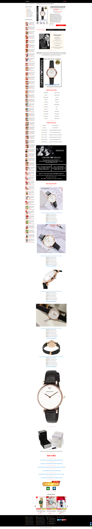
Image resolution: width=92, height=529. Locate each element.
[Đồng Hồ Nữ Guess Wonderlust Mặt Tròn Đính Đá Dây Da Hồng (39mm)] (41, 503)
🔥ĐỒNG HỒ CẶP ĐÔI (29, 11)
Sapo (51, 527)
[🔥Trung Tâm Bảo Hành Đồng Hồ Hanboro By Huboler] (48, 523)
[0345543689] (91, 526)
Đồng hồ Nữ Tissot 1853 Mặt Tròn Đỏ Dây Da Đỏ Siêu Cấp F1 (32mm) (32, 73)
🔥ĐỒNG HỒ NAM (28, 10)
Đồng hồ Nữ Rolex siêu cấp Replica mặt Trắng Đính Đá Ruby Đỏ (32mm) (32, 100)
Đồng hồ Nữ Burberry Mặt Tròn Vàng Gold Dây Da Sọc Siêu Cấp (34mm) (32, 136)
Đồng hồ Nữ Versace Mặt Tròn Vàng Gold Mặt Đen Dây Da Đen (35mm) (32, 41)
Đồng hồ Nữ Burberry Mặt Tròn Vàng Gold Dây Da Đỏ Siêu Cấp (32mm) (32, 123)
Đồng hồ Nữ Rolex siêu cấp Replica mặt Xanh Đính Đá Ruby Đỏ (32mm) (32, 114)
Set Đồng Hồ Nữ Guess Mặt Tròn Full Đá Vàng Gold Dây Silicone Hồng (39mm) (61, 498)
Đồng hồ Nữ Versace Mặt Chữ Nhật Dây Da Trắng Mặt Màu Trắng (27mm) (32, 28)
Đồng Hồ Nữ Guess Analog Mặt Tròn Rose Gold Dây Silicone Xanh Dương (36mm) (51, 511)
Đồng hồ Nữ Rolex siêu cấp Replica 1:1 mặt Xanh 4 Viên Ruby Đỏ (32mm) (32, 119)
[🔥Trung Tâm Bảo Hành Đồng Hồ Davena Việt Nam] (48, 521)
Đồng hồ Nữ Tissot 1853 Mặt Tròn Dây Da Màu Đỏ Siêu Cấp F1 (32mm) (32, 64)
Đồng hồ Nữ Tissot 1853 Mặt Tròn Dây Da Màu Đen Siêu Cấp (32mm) (32, 86)
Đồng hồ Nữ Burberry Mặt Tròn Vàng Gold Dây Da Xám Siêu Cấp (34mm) (32, 150)
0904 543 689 (43, 522)
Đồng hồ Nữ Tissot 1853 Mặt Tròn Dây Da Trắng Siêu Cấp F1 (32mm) (32, 91)
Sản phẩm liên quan (51, 494)
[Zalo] (90, 524)
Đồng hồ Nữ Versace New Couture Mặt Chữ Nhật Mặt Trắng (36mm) (32, 231)
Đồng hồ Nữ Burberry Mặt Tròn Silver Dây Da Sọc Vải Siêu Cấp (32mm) (32, 128)
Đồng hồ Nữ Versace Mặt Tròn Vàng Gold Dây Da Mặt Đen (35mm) (32, 32)
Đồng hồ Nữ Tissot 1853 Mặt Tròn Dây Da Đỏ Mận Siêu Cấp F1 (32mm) (32, 54)
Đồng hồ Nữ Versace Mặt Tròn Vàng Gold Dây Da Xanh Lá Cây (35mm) (32, 50)
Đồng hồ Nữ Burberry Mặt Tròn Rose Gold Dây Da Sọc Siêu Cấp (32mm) (32, 132)
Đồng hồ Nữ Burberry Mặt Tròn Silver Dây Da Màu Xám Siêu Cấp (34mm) (32, 154)
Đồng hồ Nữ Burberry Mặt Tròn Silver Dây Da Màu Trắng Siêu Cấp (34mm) (32, 159)
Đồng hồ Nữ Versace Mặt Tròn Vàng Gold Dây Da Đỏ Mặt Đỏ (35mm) (32, 36)
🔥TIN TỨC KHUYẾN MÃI (29, 15)
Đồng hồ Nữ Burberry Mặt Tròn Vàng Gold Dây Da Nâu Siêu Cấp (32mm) (32, 163)
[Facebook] (90, 523)
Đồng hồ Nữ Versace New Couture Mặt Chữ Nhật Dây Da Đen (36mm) (32, 235)
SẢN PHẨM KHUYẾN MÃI (29, 19)
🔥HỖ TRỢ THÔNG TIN (29, 16)
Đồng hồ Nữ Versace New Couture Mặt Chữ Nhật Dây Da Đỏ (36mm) (32, 226)
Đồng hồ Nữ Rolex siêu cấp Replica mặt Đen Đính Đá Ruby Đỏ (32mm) (32, 95)
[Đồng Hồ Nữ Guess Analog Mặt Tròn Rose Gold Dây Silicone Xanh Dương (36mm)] (51, 503)
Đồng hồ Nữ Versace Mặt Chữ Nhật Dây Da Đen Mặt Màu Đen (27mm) (32, 23)
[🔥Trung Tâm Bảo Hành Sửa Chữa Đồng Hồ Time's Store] (48, 518)
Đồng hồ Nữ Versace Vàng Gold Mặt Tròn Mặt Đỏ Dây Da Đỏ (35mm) (32, 45)
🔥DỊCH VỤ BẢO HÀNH (29, 14)
